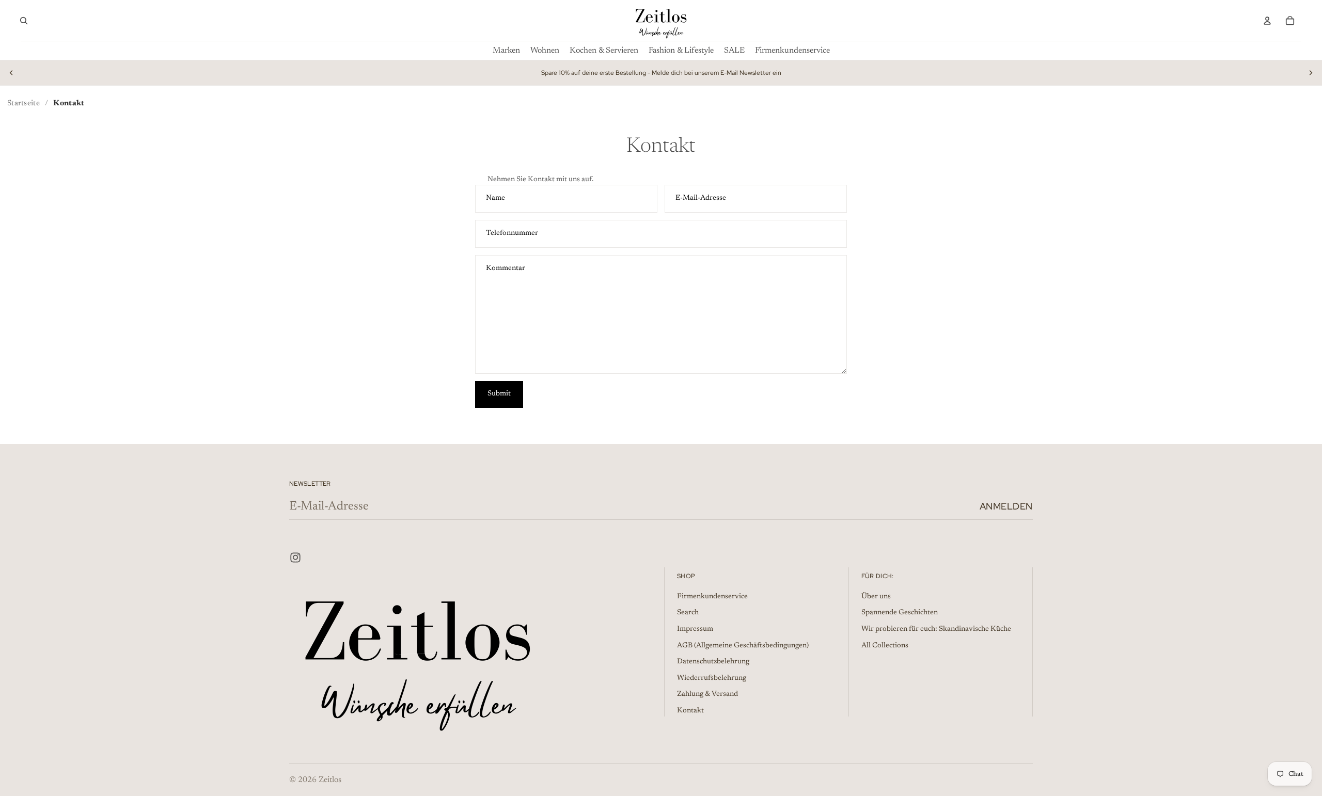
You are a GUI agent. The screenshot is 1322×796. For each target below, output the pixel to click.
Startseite (23, 103)
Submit (499, 393)
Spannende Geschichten (899, 612)
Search (688, 612)
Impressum (695, 629)
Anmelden (1006, 506)
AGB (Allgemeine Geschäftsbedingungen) (743, 645)
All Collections (884, 645)
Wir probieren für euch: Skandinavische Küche (936, 629)
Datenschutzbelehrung (713, 661)
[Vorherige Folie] (11, 72)
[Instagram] (295, 557)
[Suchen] (23, 20)
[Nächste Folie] (1310, 72)
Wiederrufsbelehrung (711, 678)
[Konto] (1267, 20)
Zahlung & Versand (707, 694)
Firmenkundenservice (712, 596)
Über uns (876, 596)
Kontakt (690, 710)
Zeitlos (330, 780)
